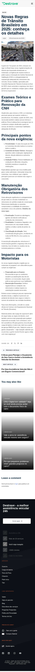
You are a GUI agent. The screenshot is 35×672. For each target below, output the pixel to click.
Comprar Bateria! (11, 634)
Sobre (4, 597)
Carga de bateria (7, 570)
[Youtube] (20, 653)
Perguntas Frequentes (9, 610)
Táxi (3, 583)
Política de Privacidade (9, 613)
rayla (4, 38)
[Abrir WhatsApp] (30, 667)
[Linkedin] (9, 653)
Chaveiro (5, 576)
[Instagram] (14, 653)
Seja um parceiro (7, 600)
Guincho (4, 566)
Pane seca (5, 579)
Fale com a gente (11, 630)
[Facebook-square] (3, 653)
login (16, 484)
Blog (4, 12)
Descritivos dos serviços (10, 606)
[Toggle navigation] (28, 3)
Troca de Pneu (6, 573)
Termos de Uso (7, 616)
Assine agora (10, 646)
